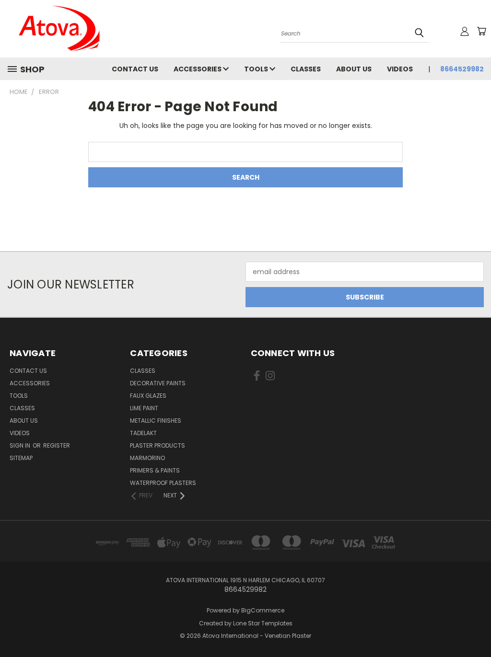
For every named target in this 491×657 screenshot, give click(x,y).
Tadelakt (143, 433)
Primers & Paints (155, 470)
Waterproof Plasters (163, 483)
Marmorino (147, 458)
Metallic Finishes (155, 420)
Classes (306, 69)
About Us (354, 69)
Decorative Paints (158, 383)
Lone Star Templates (262, 623)
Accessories (198, 69)
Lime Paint (144, 408)
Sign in (21, 445)
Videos (400, 69)
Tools (256, 69)
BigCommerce (262, 610)
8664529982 (462, 69)
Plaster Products (157, 445)
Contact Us (135, 69)
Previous (476, 627)
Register (56, 445)
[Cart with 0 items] (481, 31)
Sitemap (21, 458)
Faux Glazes (148, 396)
